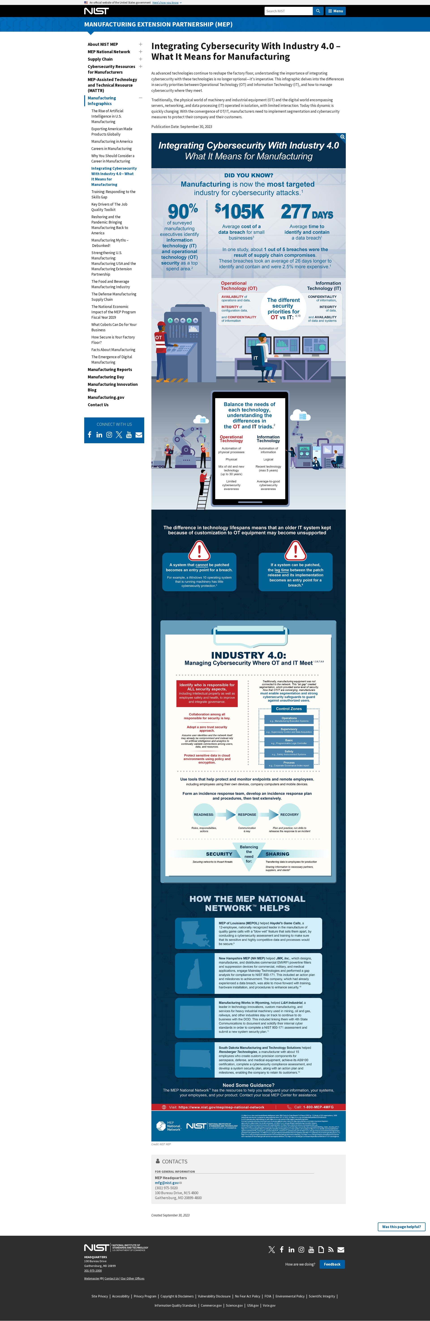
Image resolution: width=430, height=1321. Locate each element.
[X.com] (272, 1250)
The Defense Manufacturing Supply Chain (113, 297)
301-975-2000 (93, 1270)
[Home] (96, 11)
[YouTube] (311, 1250)
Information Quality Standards (176, 1305)
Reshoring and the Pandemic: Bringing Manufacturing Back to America (109, 224)
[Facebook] (90, 435)
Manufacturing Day (106, 377)
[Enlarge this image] (248, 637)
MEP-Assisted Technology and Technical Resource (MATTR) (112, 85)
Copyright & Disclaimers (177, 1296)
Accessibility (120, 1296)
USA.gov (253, 1305)
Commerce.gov (211, 1305)
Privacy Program (145, 1296)
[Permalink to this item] (190, 1161)
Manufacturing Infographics (102, 100)
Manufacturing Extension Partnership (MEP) (158, 24)
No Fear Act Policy (247, 1296)
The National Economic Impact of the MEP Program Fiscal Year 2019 (113, 312)
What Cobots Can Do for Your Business (114, 327)
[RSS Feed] (331, 1250)
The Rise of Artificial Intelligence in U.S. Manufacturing (107, 116)
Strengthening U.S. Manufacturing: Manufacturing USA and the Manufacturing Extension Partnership (113, 263)
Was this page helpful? (401, 1226)
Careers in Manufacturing (111, 148)
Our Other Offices (132, 1278)
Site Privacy (100, 1296)
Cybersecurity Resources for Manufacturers (111, 69)
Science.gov (234, 1305)
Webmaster (92, 1278)
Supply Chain (100, 59)
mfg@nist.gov (167, 1182)
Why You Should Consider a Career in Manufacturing (112, 158)
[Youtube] (129, 435)
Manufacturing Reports (110, 369)
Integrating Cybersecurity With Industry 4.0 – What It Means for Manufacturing (114, 176)
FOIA (267, 1296)
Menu (338, 10)
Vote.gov (269, 1305)
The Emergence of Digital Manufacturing (111, 359)
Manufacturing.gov (106, 397)
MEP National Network (109, 51)
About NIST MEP (103, 44)
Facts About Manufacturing (113, 349)
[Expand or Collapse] (140, 44)
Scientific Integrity (322, 1296)
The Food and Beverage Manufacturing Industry (110, 284)
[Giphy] (321, 1250)
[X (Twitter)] (119, 435)
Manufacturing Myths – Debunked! (110, 243)
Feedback (332, 1264)
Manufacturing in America (112, 141)
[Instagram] (109, 435)
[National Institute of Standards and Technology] (116, 1247)
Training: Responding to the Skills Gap (113, 194)
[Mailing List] (341, 1250)
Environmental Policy (290, 1296)
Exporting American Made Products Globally (111, 131)
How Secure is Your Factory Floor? (113, 340)
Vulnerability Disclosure (214, 1296)
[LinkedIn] (99, 435)
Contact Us (98, 404)
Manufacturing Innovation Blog (113, 387)
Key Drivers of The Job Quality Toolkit (109, 207)
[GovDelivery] (139, 435)
